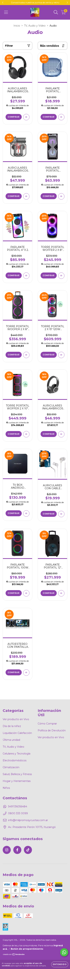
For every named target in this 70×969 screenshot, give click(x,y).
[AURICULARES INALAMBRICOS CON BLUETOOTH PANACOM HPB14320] (61, 434)
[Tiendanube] (14, 954)
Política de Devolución (52, 730)
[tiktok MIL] (28, 850)
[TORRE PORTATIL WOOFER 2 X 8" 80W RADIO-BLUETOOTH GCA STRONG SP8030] (26, 355)
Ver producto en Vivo (16, 719)
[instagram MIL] (7, 850)
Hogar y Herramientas (17, 781)
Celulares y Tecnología (16, 753)
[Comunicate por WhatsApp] (64, 952)
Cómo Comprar (47, 723)
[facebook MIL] (17, 850)
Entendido (60, 964)
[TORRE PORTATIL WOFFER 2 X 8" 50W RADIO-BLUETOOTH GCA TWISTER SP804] (61, 275)
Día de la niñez (12, 726)
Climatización (11, 767)
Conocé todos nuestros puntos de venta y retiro (35, 2)
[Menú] (6, 12)
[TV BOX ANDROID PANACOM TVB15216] (26, 513)
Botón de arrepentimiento (27, 949)
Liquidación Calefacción (17, 733)
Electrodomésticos (14, 760)
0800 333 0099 (18, 813)
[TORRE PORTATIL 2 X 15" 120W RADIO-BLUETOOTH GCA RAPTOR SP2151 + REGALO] (61, 355)
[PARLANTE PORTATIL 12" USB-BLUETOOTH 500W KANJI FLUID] (61, 593)
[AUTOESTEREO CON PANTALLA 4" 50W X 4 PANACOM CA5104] (26, 672)
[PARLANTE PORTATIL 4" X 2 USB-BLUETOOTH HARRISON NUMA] (26, 275)
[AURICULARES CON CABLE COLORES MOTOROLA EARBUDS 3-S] (61, 514)
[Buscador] (55, 12)
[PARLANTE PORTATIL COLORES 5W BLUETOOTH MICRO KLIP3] (61, 117)
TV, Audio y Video (35, 25)
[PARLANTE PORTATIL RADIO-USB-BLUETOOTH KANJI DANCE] (61, 196)
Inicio (16, 25)
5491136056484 (17, 806)
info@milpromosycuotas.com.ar (28, 820)
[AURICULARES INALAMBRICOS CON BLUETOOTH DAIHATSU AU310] (26, 117)
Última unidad (11, 739)
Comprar (49, 514)
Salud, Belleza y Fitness (17, 774)
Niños (6, 788)
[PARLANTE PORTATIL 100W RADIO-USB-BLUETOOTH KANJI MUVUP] (26, 593)
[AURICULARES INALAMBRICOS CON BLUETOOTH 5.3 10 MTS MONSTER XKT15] (26, 196)
